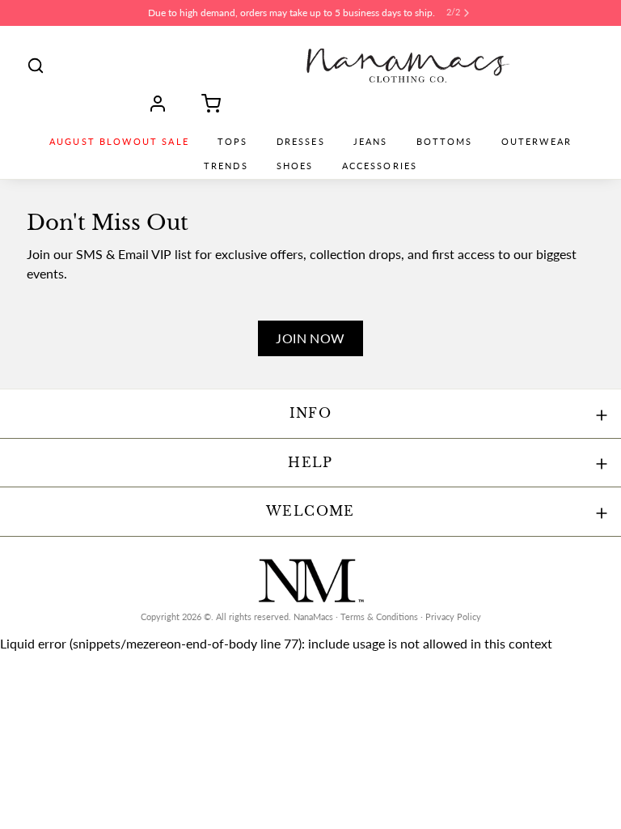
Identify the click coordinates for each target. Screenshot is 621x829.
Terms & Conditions (379, 617)
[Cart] (205, 103)
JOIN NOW (310, 338)
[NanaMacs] (408, 66)
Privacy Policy (453, 617)
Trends (226, 166)
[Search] (35, 65)
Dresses (301, 142)
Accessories (380, 166)
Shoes (295, 166)
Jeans (370, 142)
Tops (233, 142)
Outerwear (536, 142)
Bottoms (444, 142)
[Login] (163, 103)
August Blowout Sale (119, 142)
